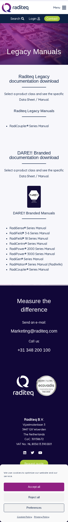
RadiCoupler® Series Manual (29, 126)
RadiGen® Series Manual (26, 259)
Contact (52, 19)
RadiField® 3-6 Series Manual (29, 233)
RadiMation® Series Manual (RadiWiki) (36, 264)
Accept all (34, 486)
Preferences (34, 507)
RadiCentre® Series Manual (28, 244)
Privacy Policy (41, 516)
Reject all (34, 497)
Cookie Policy (24, 516)
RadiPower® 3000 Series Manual (32, 254)
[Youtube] (40, 452)
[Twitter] (32, 452)
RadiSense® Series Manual (27, 228)
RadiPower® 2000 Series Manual (32, 249)
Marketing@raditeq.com (34, 331)
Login (32, 19)
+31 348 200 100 (34, 350)
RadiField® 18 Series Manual (28, 238)
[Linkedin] (24, 452)
